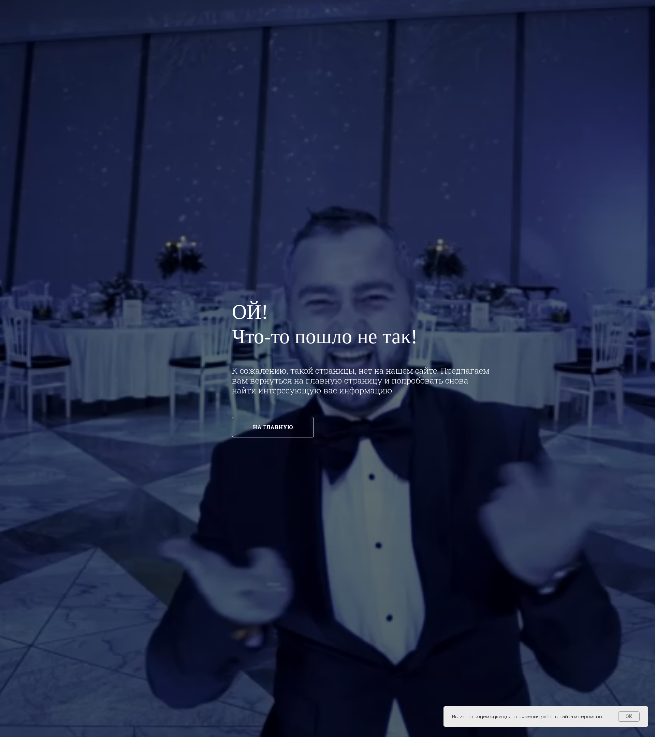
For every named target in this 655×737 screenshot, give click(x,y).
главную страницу (343, 380)
